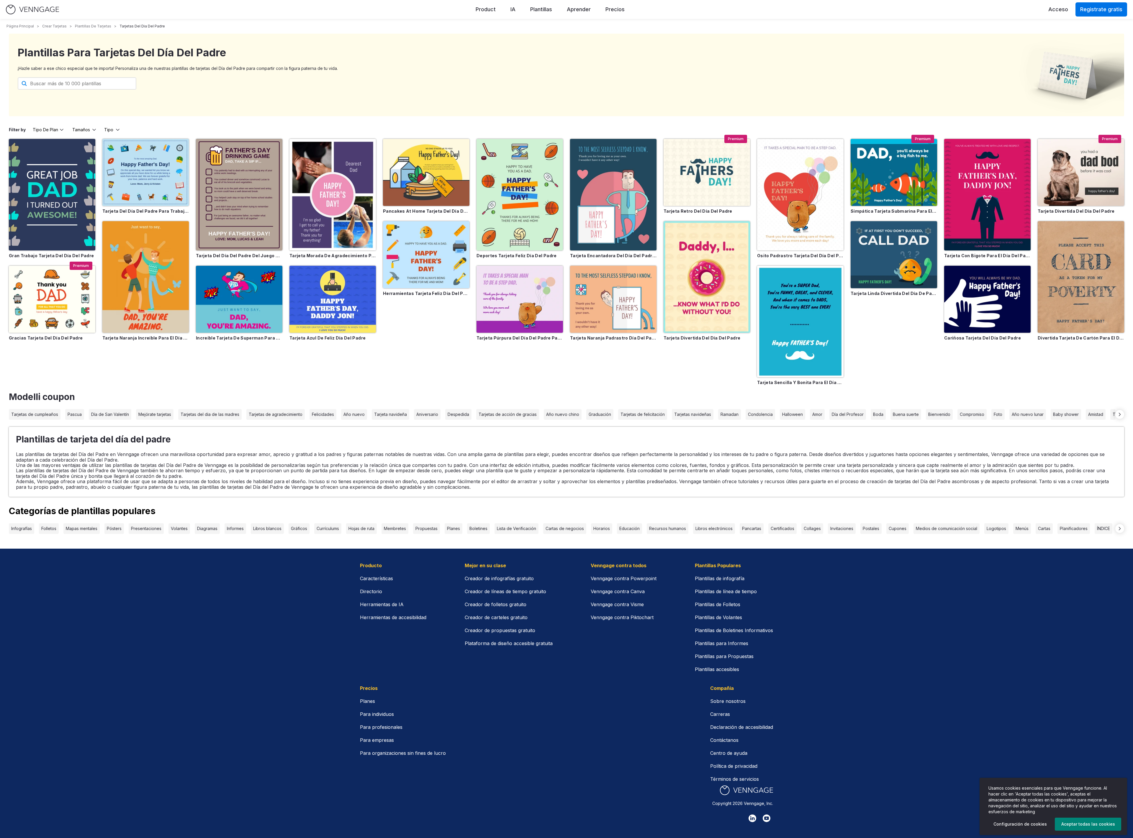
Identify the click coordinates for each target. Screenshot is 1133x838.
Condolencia (760, 414)
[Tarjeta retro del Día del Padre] (707, 172)
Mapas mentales (81, 528)
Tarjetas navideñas (692, 414)
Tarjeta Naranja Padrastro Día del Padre (613, 337)
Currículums (328, 528)
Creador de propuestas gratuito (500, 630)
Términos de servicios (734, 779)
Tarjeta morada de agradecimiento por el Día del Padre (332, 255)
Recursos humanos (667, 528)
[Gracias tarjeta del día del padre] (52, 299)
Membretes (395, 528)
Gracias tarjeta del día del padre (46, 337)
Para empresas (377, 740)
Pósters (114, 528)
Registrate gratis (1101, 9)
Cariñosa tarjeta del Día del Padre (982, 337)
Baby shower (1066, 414)
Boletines (478, 528)
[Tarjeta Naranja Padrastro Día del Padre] (613, 299)
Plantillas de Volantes (718, 617)
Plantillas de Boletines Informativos (734, 630)
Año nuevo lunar (1028, 414)
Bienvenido (939, 414)
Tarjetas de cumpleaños (34, 414)
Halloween (792, 414)
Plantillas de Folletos (717, 604)
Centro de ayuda (728, 753)
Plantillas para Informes (721, 643)
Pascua (75, 414)
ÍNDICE (1103, 528)
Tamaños (81, 129)
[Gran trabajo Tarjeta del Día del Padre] (52, 194)
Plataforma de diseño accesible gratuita (509, 643)
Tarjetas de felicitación (642, 414)
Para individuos (377, 714)
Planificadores (1074, 528)
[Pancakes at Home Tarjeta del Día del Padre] (426, 172)
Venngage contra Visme (617, 604)
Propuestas (426, 528)
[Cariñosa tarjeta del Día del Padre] (987, 299)
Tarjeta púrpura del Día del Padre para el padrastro (520, 337)
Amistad (1095, 414)
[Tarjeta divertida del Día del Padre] (707, 277)
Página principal (20, 26)
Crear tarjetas (54, 26)
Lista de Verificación (516, 528)
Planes (453, 528)
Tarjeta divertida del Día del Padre (702, 337)
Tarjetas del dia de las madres (210, 414)
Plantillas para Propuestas (724, 656)
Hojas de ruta (361, 528)
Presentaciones (146, 528)
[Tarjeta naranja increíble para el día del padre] (145, 277)
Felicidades (323, 414)
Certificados (782, 528)
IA (512, 9)
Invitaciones (841, 528)
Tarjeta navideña (390, 414)
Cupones (897, 528)
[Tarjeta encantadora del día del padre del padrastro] (613, 194)
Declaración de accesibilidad (741, 727)
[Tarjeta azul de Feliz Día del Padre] (332, 299)
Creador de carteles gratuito (496, 617)
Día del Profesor (848, 414)
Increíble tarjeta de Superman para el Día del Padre (239, 337)
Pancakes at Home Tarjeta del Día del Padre (426, 211)
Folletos (48, 528)
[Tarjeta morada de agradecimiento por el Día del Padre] (332, 194)
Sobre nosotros (728, 701)
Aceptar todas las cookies (1088, 823)
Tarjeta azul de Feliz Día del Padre (327, 337)
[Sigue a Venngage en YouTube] (766, 818)
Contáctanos (724, 740)
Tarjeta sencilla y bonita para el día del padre (800, 382)
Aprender (579, 9)
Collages (812, 528)
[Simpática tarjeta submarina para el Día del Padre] (894, 172)
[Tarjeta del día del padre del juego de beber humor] (239, 194)
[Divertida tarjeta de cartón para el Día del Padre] (1081, 277)
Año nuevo (354, 414)
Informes (235, 528)
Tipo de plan (45, 129)
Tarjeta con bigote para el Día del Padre (987, 255)
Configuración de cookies (1020, 823)
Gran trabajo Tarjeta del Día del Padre (51, 255)
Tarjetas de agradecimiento (275, 414)
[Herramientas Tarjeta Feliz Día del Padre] (426, 254)
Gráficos (299, 528)
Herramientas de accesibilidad (393, 617)
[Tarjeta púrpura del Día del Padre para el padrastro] (520, 299)
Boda (878, 414)
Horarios (601, 528)
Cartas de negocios (565, 528)
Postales (871, 528)
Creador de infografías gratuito (499, 578)
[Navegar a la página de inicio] (32, 9)
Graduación (600, 414)
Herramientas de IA (382, 604)
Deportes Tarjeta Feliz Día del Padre (517, 255)
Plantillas (541, 9)
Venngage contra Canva (618, 591)
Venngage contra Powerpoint (623, 578)
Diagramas (207, 528)
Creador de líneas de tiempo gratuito (505, 591)
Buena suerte (906, 414)
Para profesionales (381, 727)
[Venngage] (746, 790)
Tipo (108, 129)
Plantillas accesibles (717, 669)
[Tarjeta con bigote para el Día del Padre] (987, 194)
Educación (629, 528)
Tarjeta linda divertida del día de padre (894, 293)
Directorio (371, 591)
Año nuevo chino (562, 414)
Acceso (1058, 9)
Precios (615, 9)
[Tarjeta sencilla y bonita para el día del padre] (800, 321)
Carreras (720, 714)
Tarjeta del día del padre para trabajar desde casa (145, 211)
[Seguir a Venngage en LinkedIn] (752, 818)
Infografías (21, 528)
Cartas (1044, 528)
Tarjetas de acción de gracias (508, 414)
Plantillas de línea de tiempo (726, 591)
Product (486, 9)
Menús (1022, 528)
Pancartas (751, 528)
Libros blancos (267, 528)
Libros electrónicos (714, 528)
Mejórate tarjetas (154, 414)
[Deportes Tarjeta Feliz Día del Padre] (520, 194)
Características (376, 578)
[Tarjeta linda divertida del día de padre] (894, 254)
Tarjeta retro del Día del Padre (698, 211)
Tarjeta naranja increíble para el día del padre (145, 337)
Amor (817, 414)
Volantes (179, 528)
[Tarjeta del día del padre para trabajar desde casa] (145, 172)
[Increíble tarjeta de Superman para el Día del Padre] (239, 299)
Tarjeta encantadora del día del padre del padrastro (613, 255)
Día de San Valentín (110, 414)
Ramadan (730, 414)
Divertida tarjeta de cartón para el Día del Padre (1081, 337)
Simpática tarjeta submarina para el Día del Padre (894, 211)
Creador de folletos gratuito (495, 604)
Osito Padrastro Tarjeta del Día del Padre (800, 255)
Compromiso (972, 414)
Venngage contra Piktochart (622, 617)
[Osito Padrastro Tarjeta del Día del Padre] (800, 194)
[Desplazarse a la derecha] (1119, 414)
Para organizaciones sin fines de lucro (403, 753)
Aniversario (427, 414)
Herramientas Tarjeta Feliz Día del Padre (426, 293)
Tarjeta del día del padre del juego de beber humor (239, 255)
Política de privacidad (733, 766)
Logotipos (996, 528)
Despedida (458, 414)
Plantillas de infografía (719, 578)
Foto (998, 414)
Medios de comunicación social (946, 528)
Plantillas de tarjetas (93, 26)
